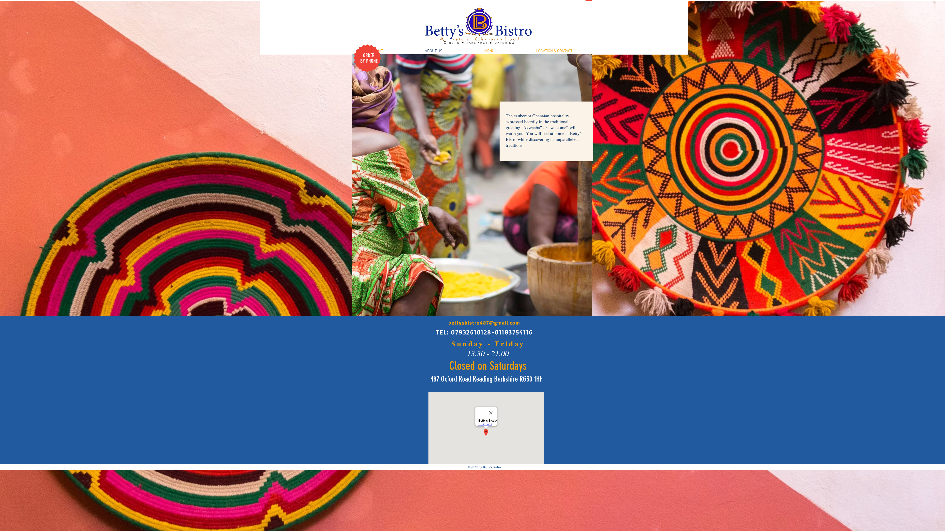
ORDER (369, 55)
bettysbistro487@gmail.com (484, 323)
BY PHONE (369, 61)
